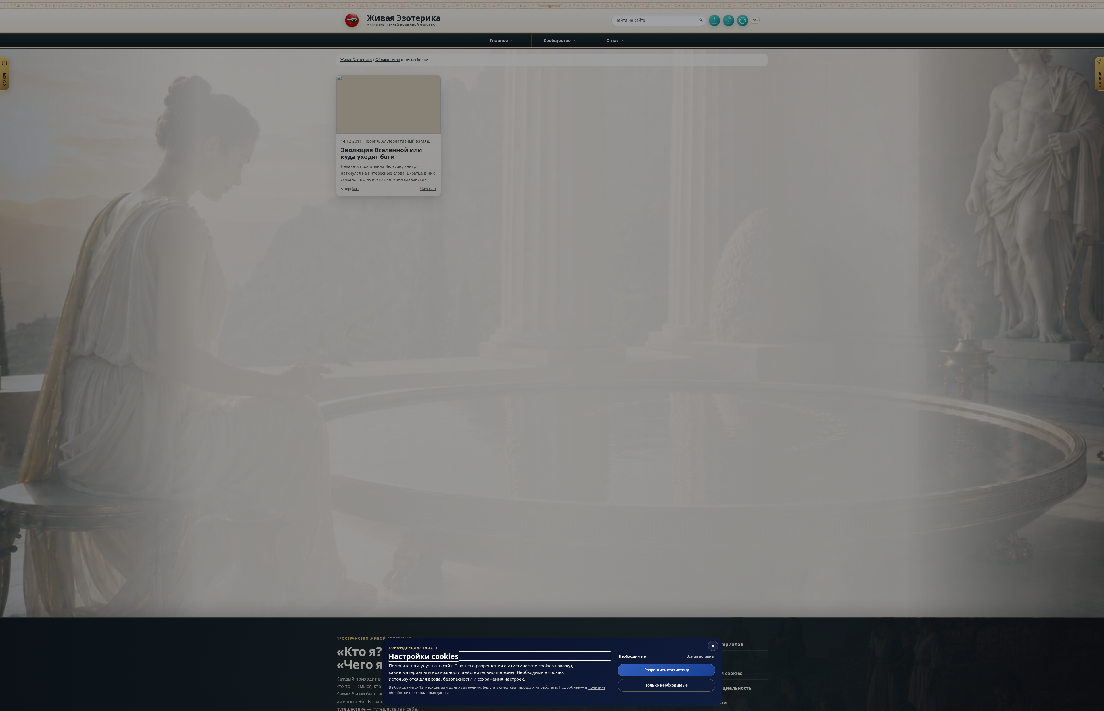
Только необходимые (666, 685)
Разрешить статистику (666, 669)
